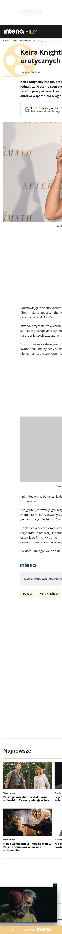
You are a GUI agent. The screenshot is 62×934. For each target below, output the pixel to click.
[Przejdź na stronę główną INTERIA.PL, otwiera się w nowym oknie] (14, 31)
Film (15, 41)
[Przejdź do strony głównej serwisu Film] (31, 31)
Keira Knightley (49, 593)
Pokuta (27, 593)
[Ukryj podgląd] (55, 885)
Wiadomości (25, 41)
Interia (6, 41)
